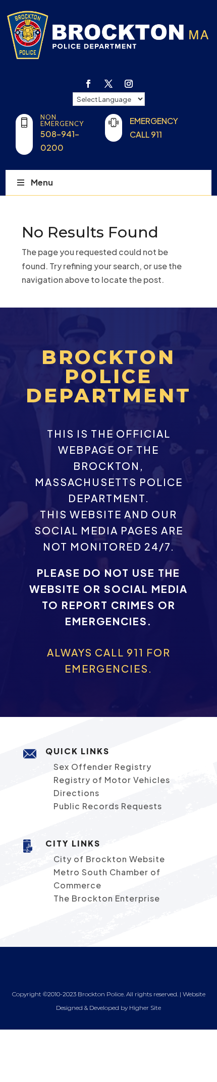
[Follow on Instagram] (129, 84)
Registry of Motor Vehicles (111, 779)
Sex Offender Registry (102, 766)
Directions (76, 793)
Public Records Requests (107, 806)
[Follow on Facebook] (88, 84)
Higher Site (145, 1007)
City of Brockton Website (109, 859)
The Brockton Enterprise (106, 898)
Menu (42, 182)
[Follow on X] (108, 84)
